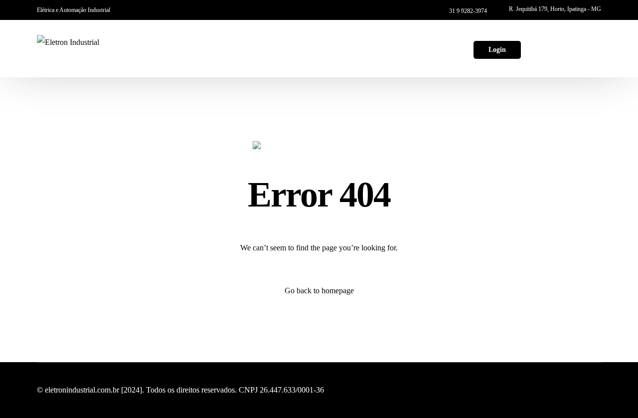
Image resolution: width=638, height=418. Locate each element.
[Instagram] (575, 47)
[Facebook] (541, 47)
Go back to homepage (319, 290)
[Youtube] (558, 47)
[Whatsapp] (592, 47)
